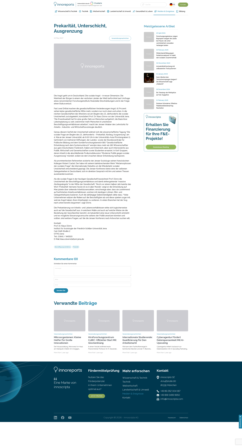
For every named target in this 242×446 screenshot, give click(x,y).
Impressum (172, 418)
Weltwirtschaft (130, 385)
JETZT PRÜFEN (96, 396)
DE (174, 4)
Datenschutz (184, 418)
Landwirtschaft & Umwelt (135, 389)
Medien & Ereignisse (132, 393)
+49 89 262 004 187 (170, 391)
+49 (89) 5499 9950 (170, 395)
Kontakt (183, 4)
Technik (126, 381)
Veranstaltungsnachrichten (120, 38)
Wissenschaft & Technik (134, 377)
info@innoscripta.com (172, 399)
